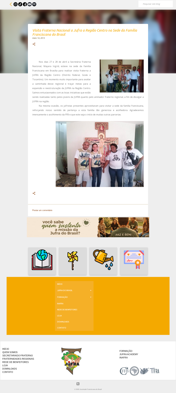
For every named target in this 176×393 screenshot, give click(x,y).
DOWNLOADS (63, 322)
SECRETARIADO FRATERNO (17, 355)
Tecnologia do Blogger (90, 384)
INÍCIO (59, 284)
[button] (34, 44)
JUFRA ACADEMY (128, 354)
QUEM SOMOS (10, 352)
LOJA (59, 316)
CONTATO (61, 328)
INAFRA (60, 303)
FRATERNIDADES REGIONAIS (18, 359)
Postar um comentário (42, 210)
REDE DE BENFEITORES (67, 310)
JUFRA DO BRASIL (64, 290)
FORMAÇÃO (62, 297)
